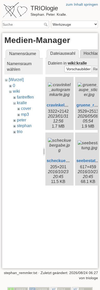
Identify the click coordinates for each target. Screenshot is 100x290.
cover (26, 108)
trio (20, 131)
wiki (16, 91)
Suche (46, 24)
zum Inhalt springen (82, 4)
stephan (24, 126)
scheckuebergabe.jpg (68, 161)
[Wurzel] (16, 79)
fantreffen (25, 97)
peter (21, 120)
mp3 (25, 114)
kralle (22, 103)
